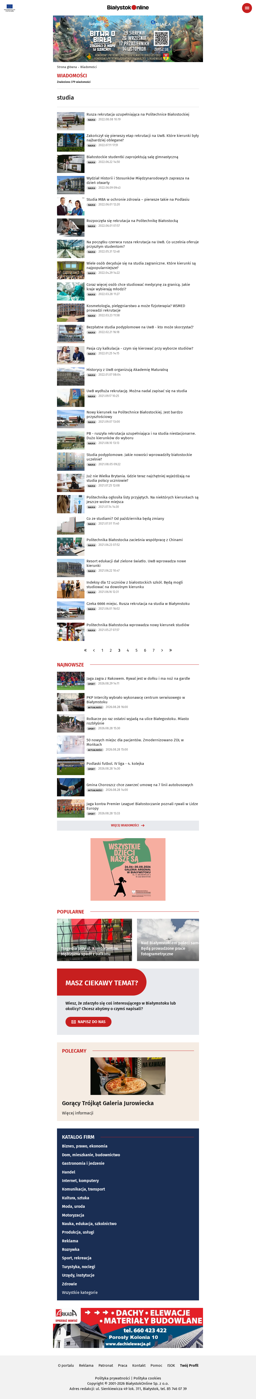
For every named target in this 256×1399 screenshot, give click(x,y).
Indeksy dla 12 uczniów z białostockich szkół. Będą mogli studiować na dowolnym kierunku (134, 584)
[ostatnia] (170, 650)
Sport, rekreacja (77, 1258)
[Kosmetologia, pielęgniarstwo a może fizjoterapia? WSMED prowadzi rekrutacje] (70, 313)
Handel (68, 1172)
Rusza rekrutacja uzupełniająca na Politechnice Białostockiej (137, 114)
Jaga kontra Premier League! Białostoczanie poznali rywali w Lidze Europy (142, 806)
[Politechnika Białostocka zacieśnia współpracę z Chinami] (70, 547)
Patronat (105, 1365)
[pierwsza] (86, 650)
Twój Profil (189, 1365)
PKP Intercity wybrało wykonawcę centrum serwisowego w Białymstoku (135, 699)
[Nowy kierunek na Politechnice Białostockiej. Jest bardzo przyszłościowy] (70, 419)
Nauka (91, 120)
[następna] (162, 650)
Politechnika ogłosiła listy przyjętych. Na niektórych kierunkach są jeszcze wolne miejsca (142, 499)
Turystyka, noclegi (78, 1266)
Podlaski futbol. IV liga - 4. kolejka (115, 763)
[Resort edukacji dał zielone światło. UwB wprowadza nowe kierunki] (70, 568)
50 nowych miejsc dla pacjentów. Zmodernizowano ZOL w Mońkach (135, 742)
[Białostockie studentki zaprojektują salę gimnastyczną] (70, 164)
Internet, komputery (80, 1180)
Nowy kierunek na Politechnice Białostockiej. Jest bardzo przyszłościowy (134, 414)
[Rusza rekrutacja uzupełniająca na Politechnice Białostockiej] (70, 121)
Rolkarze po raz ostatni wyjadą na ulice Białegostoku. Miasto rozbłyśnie (137, 721)
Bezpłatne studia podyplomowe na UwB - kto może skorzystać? (140, 327)
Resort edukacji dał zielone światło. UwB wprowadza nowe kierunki (136, 563)
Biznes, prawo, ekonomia (85, 1146)
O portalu (66, 1365)
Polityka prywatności (112, 1378)
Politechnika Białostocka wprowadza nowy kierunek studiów (137, 625)
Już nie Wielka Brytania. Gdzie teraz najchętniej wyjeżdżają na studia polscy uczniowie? (138, 478)
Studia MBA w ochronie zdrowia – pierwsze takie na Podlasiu (138, 199)
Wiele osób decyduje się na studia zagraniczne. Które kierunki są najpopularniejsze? (141, 265)
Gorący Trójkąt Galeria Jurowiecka (108, 1103)
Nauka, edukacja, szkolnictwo (89, 1223)
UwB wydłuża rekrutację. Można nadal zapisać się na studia (136, 391)
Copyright (95, 1383)
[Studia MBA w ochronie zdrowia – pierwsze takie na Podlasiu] (70, 206)
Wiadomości (88, 67)
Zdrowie (69, 1284)
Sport (91, 684)
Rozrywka (71, 1249)
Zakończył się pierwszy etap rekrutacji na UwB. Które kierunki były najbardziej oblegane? (142, 137)
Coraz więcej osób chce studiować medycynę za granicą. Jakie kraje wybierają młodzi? (138, 286)
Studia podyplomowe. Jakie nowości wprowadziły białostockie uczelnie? (139, 456)
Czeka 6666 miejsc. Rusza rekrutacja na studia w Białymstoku (138, 603)
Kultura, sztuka (75, 1198)
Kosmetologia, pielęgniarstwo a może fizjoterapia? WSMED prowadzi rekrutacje (135, 308)
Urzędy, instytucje (78, 1275)
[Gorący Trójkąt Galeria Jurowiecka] (128, 1076)
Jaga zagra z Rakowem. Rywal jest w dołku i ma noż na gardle (138, 678)
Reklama (70, 1241)
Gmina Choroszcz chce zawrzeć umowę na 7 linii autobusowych (139, 785)
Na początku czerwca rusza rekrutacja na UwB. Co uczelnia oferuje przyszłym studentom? (142, 244)
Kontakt (139, 1365)
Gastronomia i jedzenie (83, 1163)
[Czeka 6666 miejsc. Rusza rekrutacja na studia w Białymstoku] (70, 610)
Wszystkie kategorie (80, 1292)
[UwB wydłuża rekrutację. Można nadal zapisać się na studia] (70, 398)
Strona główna (67, 67)
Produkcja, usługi (78, 1232)
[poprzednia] (94, 650)
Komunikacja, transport (83, 1189)
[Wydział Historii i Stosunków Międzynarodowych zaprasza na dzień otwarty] (70, 185)
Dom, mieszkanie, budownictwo (91, 1154)
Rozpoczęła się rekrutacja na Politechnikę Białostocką (132, 220)
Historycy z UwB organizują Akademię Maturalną (127, 369)
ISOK (171, 1365)
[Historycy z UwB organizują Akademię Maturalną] (70, 376)
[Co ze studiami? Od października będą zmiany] (70, 525)
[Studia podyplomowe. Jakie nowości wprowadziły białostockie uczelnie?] (70, 461)
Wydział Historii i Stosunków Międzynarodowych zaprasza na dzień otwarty (137, 180)
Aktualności (95, 707)
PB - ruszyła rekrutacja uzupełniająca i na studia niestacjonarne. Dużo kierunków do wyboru (141, 435)
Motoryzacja (73, 1215)
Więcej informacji (78, 1113)
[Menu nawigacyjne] (247, 8)
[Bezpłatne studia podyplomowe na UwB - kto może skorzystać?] (70, 334)
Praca (122, 1365)
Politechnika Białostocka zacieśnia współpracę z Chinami (134, 540)
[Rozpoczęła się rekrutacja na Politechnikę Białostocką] (70, 227)
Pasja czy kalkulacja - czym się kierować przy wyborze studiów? (139, 348)
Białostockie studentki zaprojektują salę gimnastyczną (132, 157)
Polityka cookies (147, 1378)
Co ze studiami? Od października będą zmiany (125, 518)
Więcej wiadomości (125, 825)
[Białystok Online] (128, 8)
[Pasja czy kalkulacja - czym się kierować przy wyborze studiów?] (70, 355)
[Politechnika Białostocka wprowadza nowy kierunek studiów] (70, 632)
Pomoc (156, 1365)
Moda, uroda (73, 1206)
